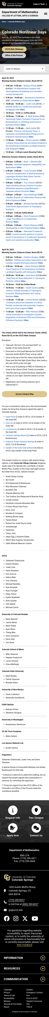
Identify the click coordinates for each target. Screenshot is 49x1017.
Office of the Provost (14, 55)
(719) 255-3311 (28, 858)
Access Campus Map (25, 394)
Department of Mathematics (20, 12)
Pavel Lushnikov (33, 140)
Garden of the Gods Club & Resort (20, 448)
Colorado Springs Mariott (16, 435)
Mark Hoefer (31, 128)
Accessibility (9, 998)
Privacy (7, 992)
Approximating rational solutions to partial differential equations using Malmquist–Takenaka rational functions (24, 188)
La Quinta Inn (11, 429)
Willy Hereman (32, 312)
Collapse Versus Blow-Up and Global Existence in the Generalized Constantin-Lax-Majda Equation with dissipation (26, 146)
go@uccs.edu (16, 910)
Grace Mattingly (30, 194)
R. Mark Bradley (32, 116)
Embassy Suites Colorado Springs (20, 441)
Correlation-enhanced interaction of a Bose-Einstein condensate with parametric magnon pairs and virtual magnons (25, 305)
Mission (7, 1001)
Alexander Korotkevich (33, 231)
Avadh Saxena (32, 288)
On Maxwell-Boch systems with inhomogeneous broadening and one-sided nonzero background (24, 91)
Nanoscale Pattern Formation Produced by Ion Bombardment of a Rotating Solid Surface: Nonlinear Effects (25, 122)
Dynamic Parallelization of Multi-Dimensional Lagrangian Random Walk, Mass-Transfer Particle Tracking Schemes (25, 176)
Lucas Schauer (30, 171)
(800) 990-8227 (30, 904)
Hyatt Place (10, 417)
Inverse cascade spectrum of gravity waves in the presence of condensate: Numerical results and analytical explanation (26, 237)
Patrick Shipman (31, 225)
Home (4, 22)
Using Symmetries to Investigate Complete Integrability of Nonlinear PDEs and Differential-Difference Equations (25, 317)
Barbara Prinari (30, 86)
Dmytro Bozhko (32, 300)
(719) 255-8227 (17, 900)
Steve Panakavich (31, 216)
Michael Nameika (31, 204)
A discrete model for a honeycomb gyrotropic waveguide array (25, 107)
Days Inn (9, 423)
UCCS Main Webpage (14, 49)
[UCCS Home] (16, 4)
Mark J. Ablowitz (31, 162)
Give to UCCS (31, 998)
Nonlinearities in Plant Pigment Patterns (23, 228)
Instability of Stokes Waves (22, 100)
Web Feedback (24, 944)
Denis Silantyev (31, 266)
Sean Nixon (31, 275)
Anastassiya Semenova (35, 98)
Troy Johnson (29, 183)
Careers (29, 990)
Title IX (29, 1007)
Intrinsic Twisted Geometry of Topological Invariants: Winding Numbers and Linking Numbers (23, 294)
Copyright (8, 990)
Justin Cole (30, 104)
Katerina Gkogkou (31, 257)
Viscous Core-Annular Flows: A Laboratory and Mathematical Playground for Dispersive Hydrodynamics (25, 134)
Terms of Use (9, 995)
